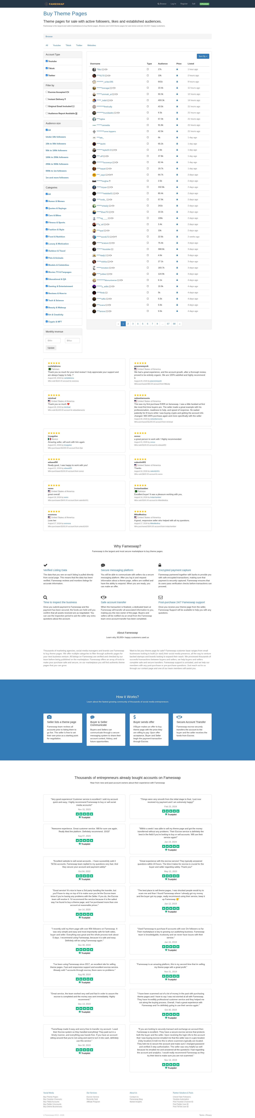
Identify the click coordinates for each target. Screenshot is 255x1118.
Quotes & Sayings (57, 208)
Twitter (79, 45)
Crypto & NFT (55, 322)
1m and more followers (57, 177)
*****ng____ (101, 218)
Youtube (57, 45)
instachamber (155, 497)
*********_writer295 (104, 82)
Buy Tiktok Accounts (51, 1102)
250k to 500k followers (57, 164)
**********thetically (104, 106)
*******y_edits (102, 286)
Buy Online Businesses (52, 1107)
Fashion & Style (56, 229)
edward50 (68, 468)
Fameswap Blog (136, 1099)
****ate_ (100, 137)
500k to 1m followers (56, 171)
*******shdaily (102, 206)
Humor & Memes (56, 201)
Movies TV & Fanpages (59, 272)
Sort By (202, 56)
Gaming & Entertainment (60, 286)
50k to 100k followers (56, 150)
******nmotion (102, 268)
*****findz (100, 292)
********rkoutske (103, 249)
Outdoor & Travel (56, 251)
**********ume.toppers (106, 131)
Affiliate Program (93, 1102)
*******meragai (102, 88)
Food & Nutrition (56, 236)
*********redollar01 (104, 193)
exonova (67, 523)
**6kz (98, 69)
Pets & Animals (55, 258)
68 (174, 324)
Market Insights (136, 1102)
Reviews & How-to (57, 293)
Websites (91, 45)
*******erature (102, 243)
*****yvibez (101, 274)
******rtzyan (101, 187)
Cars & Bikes (54, 215)
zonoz (152, 442)
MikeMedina (155, 523)
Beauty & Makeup (57, 307)
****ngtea (100, 119)
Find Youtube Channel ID (183, 1102)
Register (184, 4)
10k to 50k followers (56, 143)
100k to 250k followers (57, 157)
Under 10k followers (56, 137)
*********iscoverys (104, 162)
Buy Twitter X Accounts (52, 1104)
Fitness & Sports (56, 222)
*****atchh (101, 144)
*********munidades (105, 113)
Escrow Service (93, 1097)
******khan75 (102, 212)
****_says (100, 175)
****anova (100, 311)
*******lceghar (102, 181)
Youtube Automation (181, 1099)
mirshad (67, 407)
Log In (173, 4)
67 (168, 324)
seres (66, 497)
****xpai (99, 230)
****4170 (100, 75)
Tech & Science (56, 300)
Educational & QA (57, 279)
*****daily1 (101, 255)
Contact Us (134, 1097)
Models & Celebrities (58, 265)
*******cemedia (103, 125)
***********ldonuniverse (106, 280)
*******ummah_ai (104, 94)
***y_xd (99, 224)
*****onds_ (101, 199)
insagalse (68, 445)
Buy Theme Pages (50, 1097)
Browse (49, 36)
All (47, 45)
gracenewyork (156, 381)
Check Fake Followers (182, 1097)
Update (51, 348)
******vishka (101, 261)
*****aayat (101, 168)
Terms (201, 1115)
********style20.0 (103, 150)
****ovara (100, 305)
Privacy (209, 1115)
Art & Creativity (55, 314)
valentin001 (155, 471)
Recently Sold (92, 1099)
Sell (193, 4)
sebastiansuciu (156, 419)
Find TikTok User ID (181, 1107)
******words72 (102, 237)
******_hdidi (101, 100)
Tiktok (68, 45)
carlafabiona (69, 378)
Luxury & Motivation (58, 244)
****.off (99, 156)
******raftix (101, 299)
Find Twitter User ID (181, 1104)
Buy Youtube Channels (52, 1099)
